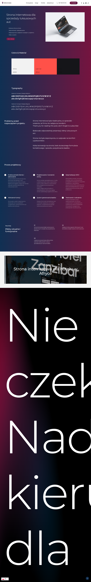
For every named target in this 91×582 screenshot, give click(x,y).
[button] (10, 39)
